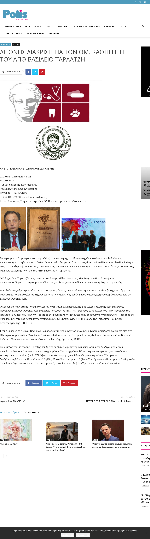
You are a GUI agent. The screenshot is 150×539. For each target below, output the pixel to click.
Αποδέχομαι (67, 535)
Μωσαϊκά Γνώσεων (9, 443)
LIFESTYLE (62, 26)
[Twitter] (145, 2)
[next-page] (6, 456)
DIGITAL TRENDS (13, 33)
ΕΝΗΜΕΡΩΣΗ (12, 26)
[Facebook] (135, 2)
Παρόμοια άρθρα (10, 412)
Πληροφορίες (83, 535)
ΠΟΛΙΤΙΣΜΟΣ (32, 26)
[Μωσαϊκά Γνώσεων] (21, 430)
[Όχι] (146, 532)
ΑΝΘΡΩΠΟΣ (110, 26)
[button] (143, 26)
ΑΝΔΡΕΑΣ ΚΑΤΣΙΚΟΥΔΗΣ (87, 26)
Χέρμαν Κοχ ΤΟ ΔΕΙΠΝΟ (12, 401)
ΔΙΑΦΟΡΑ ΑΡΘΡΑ (35, 33)
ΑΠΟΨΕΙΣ (16, 45)
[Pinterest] (42, 72)
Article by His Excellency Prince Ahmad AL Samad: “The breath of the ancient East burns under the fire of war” (66, 446)
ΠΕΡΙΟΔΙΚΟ (54, 33)
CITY (48, 26)
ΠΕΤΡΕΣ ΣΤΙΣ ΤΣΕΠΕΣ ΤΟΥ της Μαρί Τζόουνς (110, 401)
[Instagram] (140, 2)
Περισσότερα (31, 412)
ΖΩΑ (123, 26)
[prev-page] (2, 456)
